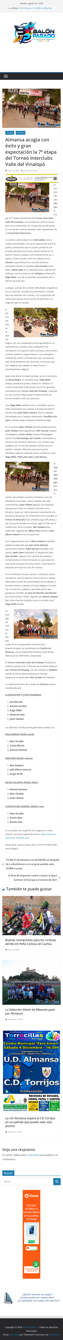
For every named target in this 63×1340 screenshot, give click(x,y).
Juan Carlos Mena (30, 170)
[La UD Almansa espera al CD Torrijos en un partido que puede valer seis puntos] (31, 1032)
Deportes (20, 133)
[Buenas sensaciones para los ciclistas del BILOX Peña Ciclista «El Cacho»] (31, 898)
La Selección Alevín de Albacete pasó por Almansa (30, 1011)
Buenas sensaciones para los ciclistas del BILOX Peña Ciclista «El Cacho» (30, 942)
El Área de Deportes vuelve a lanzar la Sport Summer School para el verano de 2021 (32, 877)
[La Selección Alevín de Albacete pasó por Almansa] (31, 962)
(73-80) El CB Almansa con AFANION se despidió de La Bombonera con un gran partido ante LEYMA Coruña (32, 864)
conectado (33, 1155)
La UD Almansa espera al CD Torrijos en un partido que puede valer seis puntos (30, 1122)
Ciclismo (9, 133)
